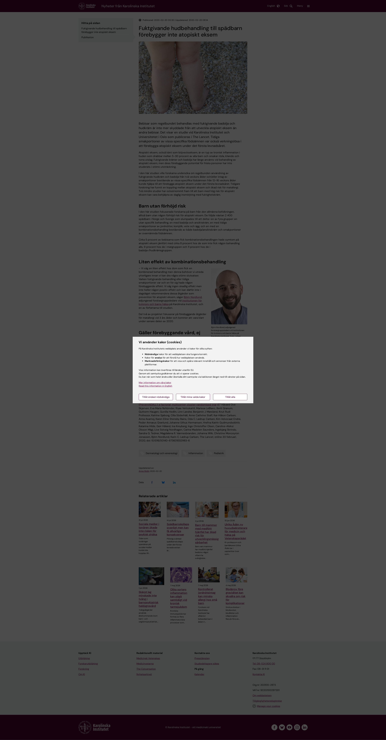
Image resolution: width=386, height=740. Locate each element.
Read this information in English (155, 385)
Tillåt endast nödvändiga (155, 397)
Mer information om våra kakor (155, 382)
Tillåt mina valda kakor (193, 397)
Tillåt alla (230, 397)
